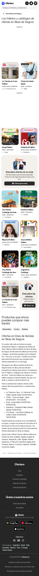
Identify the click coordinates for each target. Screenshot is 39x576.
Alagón (12, 447)
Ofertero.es (25, 557)
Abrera (11, 444)
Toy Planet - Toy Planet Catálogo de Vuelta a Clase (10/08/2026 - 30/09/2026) (19, 414)
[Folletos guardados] (27, 3)
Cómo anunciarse (19, 503)
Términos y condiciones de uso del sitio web (19, 567)
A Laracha (18, 444)
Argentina (16, 545)
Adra (19, 439)
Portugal (24, 548)
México (13, 548)
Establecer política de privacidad (19, 562)
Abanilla (33, 444)
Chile (27, 545)
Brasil (23, 545)
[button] (31, 3)
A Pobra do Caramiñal (18, 442)
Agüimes (26, 444)
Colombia (5, 548)
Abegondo (13, 439)
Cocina (16, 329)
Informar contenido (19, 479)
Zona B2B (19, 508)
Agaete (23, 437)
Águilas (24, 439)
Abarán (30, 439)
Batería (25, 329)
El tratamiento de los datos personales (19, 571)
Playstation (6, 329)
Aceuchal (5, 447)
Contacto (19, 475)
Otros (4, 349)
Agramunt (5, 442)
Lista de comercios (19, 483)
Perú (18, 548)
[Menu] (35, 3)
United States (7, 550)
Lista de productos (19, 487)
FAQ (19, 471)
